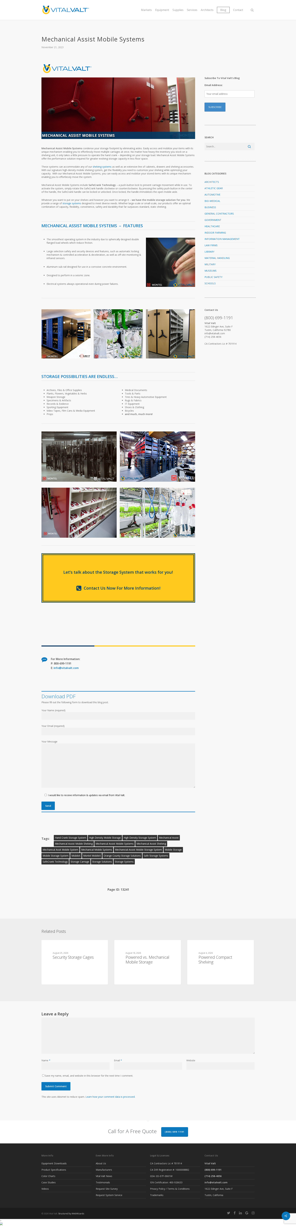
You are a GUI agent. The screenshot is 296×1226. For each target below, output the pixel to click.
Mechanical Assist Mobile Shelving (74, 843)
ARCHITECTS (212, 182)
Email (118, 1060)
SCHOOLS (210, 283)
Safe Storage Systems (156, 855)
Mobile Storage (173, 849)
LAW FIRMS (211, 245)
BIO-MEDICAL (212, 201)
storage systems (72, 203)
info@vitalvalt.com (66, 668)
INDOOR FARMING (215, 232)
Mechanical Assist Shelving (151, 843)
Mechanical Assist (169, 837)
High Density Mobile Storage (105, 837)
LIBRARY (209, 251)
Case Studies (48, 1182)
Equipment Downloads (54, 1163)
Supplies (177, 10)
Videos (45, 1188)
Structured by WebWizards (71, 1213)
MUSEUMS (211, 270)
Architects (207, 10)
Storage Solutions (102, 861)
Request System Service (109, 1195)
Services (192, 10)
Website (190, 1060)
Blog (223, 10)
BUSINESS (210, 207)
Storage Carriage (80, 861)
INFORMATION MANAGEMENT (222, 239)
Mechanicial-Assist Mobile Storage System (138, 849)
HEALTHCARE (212, 226)
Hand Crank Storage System (70, 837)
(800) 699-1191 (174, 1131)
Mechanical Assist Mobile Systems (115, 843)
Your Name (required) (53, 710)
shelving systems (102, 166)
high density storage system (140, 837)
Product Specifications (53, 1169)
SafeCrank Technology (55, 861)
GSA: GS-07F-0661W (161, 1176)
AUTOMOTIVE (212, 194)
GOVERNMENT (213, 220)
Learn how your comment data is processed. (110, 1096)
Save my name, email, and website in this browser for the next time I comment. (89, 1075)
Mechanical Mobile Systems (96, 849)
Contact (238, 10)
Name (45, 1060)
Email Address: (214, 85)
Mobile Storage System (56, 855)
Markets (146, 10)
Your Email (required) (53, 726)
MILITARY (210, 264)
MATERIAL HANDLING (217, 258)
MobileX (75, 855)
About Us (101, 1163)
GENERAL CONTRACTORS (219, 213)
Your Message (49, 741)
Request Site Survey (107, 1188)
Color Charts (48, 1176)
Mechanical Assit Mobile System (60, 849)
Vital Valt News (104, 1176)
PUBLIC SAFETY (213, 277)
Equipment (162, 10)
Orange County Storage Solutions (122, 855)
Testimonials (103, 1182)
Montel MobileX (92, 855)
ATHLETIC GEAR (214, 188)
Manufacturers (104, 1169)
